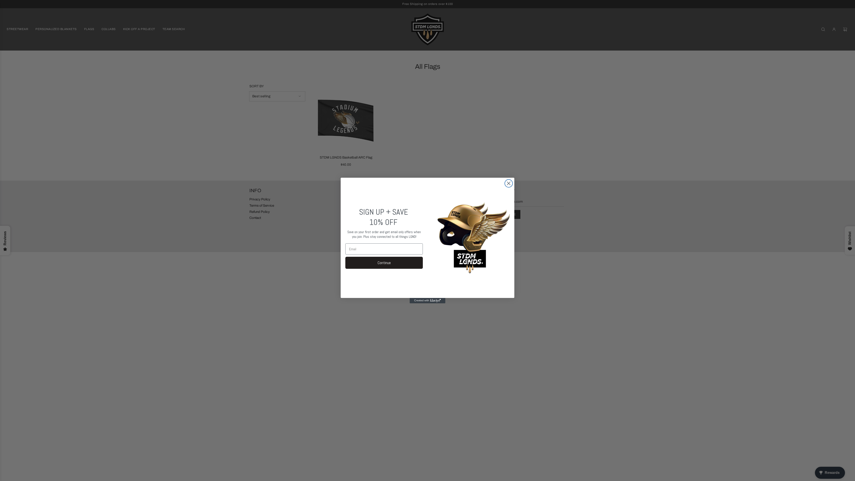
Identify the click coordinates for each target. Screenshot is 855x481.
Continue (384, 262)
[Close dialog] (509, 183)
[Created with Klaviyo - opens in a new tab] (427, 300)
